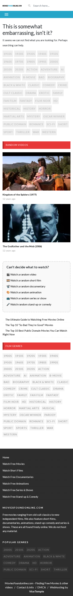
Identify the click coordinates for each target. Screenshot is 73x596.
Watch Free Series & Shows (18, 490)
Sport (8, 132)
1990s (42, 61)
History (29, 108)
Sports (21, 427)
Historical (12, 108)
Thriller (23, 132)
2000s (54, 61)
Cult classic (13, 92)
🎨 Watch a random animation (23, 292)
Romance (36, 124)
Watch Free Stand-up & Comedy (20, 496)
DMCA (41, 587)
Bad (42, 77)
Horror (45, 108)
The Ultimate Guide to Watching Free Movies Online (34, 319)
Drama (31, 92)
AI (62, 69)
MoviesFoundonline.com (19, 583)
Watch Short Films (13, 470)
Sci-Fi (51, 124)
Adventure (49, 69)
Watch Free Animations (16, 483)
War (36, 132)
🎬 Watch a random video (21, 274)
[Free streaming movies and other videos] (12, 5)
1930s (31, 53)
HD (55, 100)
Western (49, 132)
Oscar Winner (54, 116)
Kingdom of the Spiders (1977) (20, 194)
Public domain (15, 124)
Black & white (14, 85)
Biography (56, 77)
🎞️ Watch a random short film (23, 280)
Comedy (49, 85)
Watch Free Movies (14, 463)
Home (6, 457)
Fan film (10, 100)
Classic (34, 85)
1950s (54, 53)
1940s (42, 53)
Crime (62, 85)
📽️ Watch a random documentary (25, 286)
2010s (8, 69)
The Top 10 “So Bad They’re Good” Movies (29, 324)
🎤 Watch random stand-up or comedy (28, 304)
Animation (12, 77)
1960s (8, 61)
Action (32, 69)
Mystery (33, 116)
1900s (8, 355)
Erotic (44, 92)
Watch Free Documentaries (18, 476)
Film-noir (42, 100)
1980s (31, 61)
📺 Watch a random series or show (26, 298)
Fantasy (26, 100)
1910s (8, 53)
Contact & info (25, 587)
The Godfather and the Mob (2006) (22, 246)
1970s (19, 61)
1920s (19, 53)
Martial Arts (14, 116)
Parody (50, 414)
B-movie (29, 77)
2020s (19, 69)
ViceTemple (36, 591)
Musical (48, 408)
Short (63, 124)
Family (58, 92)
